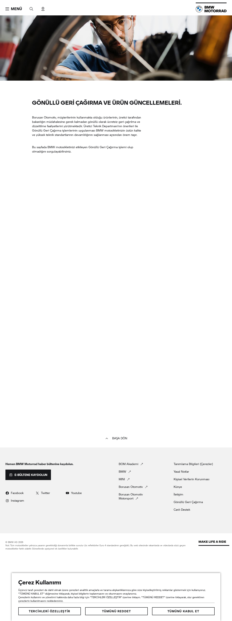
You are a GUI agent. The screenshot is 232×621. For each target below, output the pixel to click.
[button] (13, 8)
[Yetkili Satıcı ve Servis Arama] (43, 7)
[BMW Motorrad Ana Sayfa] (211, 9)
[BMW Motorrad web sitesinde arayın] (31, 7)
